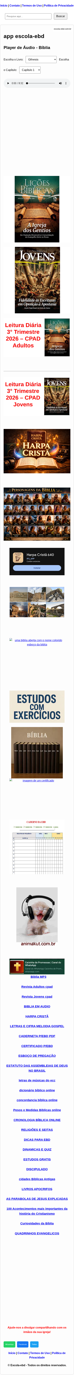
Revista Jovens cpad (37, 996)
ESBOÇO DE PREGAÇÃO (37, 1055)
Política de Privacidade (59, 5)
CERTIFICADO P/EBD (37, 1046)
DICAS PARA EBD (37, 1139)
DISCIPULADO (37, 1169)
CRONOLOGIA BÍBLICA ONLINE (37, 1120)
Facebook (23, 1344)
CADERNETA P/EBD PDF (37, 1036)
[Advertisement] (37, 130)
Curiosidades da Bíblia (37, 1223)
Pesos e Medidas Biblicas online (37, 1110)
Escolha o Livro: (13, 59)
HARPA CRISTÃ (37, 1016)
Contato (14, 5)
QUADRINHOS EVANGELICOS (37, 1233)
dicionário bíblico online (37, 1090)
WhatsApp (9, 1344)
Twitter (34, 1344)
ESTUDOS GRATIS (37, 1159)
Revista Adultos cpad (37, 986)
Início (3, 5)
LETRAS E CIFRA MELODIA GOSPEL (37, 1026)
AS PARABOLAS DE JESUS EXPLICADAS (37, 1199)
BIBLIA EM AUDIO (37, 1006)
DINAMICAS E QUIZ (37, 1149)
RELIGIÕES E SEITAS (37, 1129)
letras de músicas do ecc (37, 1080)
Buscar (60, 16)
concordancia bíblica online (37, 1100)
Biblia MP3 (38, 977)
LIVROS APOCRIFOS (37, 1189)
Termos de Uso (32, 5)
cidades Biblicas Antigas (37, 1179)
